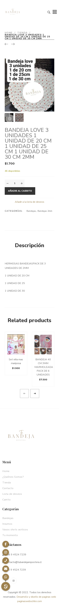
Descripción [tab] (29, 245)
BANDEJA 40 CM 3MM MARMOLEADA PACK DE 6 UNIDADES (43, 367)
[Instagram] (13, 581)
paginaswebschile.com (29, 601)
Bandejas (31, 210)
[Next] (12, 44)
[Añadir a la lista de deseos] (21, 337)
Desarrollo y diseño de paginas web (36, 597)
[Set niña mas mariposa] (16, 344)
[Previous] (6, 44)
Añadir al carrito (20, 190)
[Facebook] (5, 581)
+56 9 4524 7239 (15, 554)
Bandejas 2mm (45, 210)
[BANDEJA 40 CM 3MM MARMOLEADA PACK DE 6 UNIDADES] (43, 344)
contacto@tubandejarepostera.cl (23, 562)
